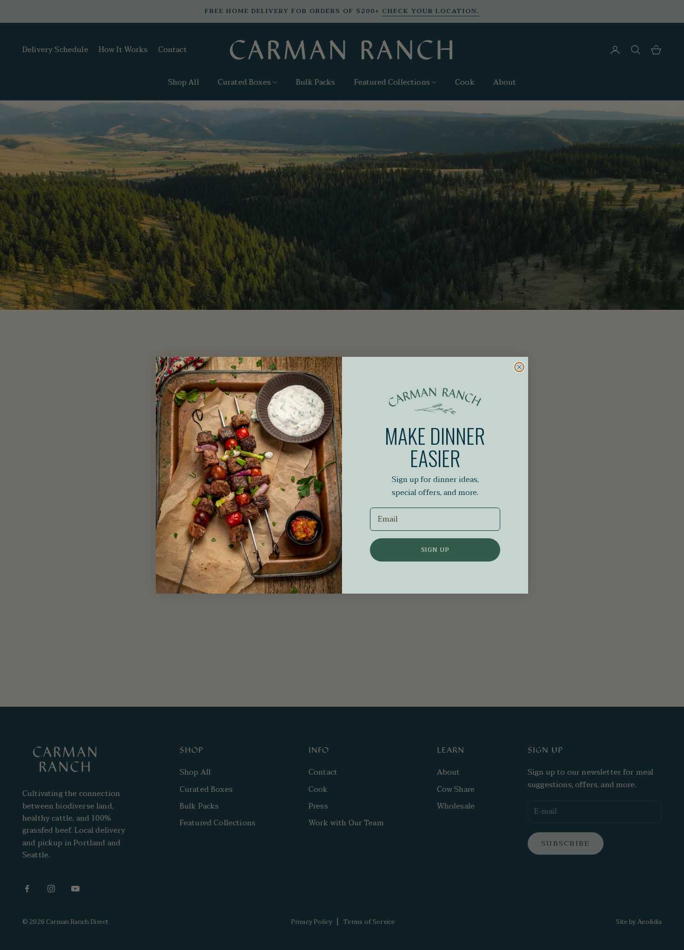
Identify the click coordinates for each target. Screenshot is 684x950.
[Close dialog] (519, 367)
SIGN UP (435, 550)
